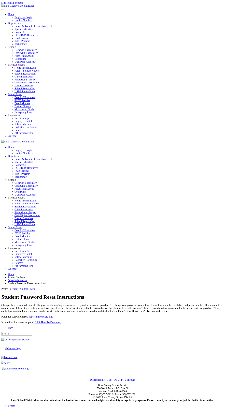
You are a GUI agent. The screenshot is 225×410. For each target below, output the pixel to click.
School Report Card (24, 88)
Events (11, 405)
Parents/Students (16, 64)
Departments (14, 23)
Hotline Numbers (23, 20)
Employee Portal (23, 121)
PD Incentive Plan (23, 133)
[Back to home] (17, 5)
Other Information (23, 76)
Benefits (18, 130)
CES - (110, 379)
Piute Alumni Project (25, 79)
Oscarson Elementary (25, 49)
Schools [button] (12, 179)
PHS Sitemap (128, 379)
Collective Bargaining (25, 127)
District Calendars (23, 85)
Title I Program (22, 41)
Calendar (12, 136)
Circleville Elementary (26, 52)
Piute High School (24, 55)
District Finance (22, 106)
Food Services (21, 38)
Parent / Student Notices (27, 70)
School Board (15, 94)
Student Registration (25, 73)
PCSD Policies (22, 100)
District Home (97, 379)
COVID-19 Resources (26, 35)
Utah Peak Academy (25, 61)
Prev (10, 327)
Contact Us (20, 32)
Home (11, 14)
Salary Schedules (23, 124)
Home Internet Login (25, 67)
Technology (20, 44)
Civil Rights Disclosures (27, 82)
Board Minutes (22, 103)
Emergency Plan (23, 112)
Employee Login (23, 17)
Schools (12, 47)
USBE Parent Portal (24, 91)
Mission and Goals (24, 109)
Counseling (20, 58)
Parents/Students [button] (16, 197)
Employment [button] (14, 248)
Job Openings (21, 118)
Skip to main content (12, 2)
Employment (14, 115)
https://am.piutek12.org (41, 316)
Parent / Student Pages (23, 289)
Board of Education (24, 97)
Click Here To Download (48, 322)
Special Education (23, 29)
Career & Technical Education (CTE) (33, 26)
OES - (117, 379)
